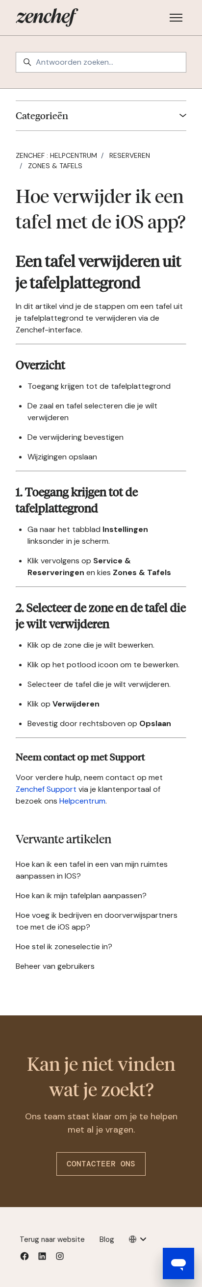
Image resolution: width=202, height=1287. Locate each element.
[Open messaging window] (178, 1263)
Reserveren (129, 155)
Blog (107, 1239)
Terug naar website (52, 1239)
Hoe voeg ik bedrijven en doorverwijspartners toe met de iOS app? (96, 921)
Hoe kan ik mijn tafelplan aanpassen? (81, 895)
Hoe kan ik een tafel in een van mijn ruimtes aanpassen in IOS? (92, 870)
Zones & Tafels (55, 165)
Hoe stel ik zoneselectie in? (64, 946)
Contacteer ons (101, 1164)
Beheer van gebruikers (55, 966)
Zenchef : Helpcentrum (56, 155)
